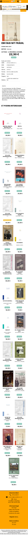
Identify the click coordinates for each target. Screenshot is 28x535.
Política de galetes (14, 511)
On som (14, 524)
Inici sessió (6, 1)
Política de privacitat (14, 509)
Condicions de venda (14, 513)
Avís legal (14, 507)
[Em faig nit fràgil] (11, 28)
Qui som (14, 522)
